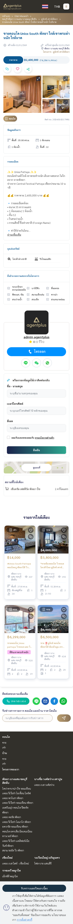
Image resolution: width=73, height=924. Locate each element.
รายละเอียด (12, 161)
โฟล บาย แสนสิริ (42, 863)
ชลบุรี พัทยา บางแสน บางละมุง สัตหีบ (19, 19)
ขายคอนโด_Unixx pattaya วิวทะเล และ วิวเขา (19, 645)
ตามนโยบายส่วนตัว (44, 437)
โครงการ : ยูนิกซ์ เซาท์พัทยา (56, 51)
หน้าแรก (6, 16)
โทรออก (39, 351)
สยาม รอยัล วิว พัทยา (13, 850)
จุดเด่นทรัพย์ (13, 248)
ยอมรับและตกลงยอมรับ (22, 437)
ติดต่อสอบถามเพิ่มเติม (15, 693)
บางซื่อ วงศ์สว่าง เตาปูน (48, 779)
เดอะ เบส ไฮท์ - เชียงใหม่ (15, 863)
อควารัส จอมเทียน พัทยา (15, 826)
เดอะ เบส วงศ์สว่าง (44, 784)
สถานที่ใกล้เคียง (14, 482)
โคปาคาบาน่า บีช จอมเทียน (16, 788)
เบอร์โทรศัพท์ (15, 403)
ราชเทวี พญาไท (11, 870)
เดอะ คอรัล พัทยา (11, 817)
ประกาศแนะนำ (21, 16)
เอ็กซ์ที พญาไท (10, 876)
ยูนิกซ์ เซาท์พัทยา (49, 19)
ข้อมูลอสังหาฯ (14, 129)
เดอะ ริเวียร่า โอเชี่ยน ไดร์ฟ (16, 793)
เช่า (4, 747)
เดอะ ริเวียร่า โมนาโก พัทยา (16, 821)
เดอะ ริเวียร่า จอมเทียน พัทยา (17, 802)
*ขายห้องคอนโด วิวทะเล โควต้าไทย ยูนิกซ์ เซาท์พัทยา (52, 565)
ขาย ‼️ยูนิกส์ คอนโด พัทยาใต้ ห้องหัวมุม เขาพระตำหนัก (51, 645)
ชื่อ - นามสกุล (15, 386)
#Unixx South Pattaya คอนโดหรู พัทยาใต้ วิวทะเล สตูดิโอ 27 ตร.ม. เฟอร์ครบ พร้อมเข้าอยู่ (19, 565)
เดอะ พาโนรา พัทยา (12, 798)
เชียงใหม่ (7, 857)
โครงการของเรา (10, 769)
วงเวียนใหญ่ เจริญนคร (47, 857)
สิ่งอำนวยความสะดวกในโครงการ (23, 275)
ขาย (4, 742)
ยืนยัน (36, 450)
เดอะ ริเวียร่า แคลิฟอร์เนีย (15, 840)
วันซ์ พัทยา (7, 845)
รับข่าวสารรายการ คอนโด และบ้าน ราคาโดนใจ (29, 710)
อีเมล (10, 421)
